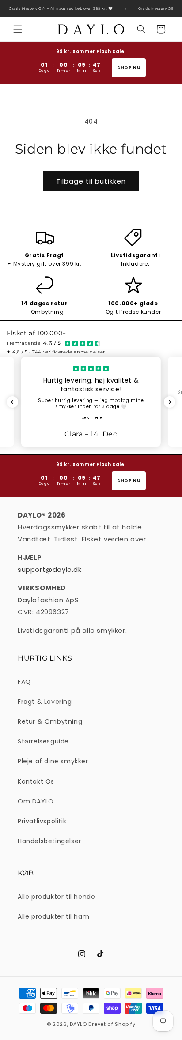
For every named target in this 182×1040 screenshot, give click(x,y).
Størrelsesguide (43, 741)
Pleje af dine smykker (53, 761)
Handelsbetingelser (49, 841)
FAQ (24, 681)
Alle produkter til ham (53, 916)
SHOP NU (128, 67)
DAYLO (78, 1024)
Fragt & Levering (45, 701)
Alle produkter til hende (56, 896)
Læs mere (91, 417)
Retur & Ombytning (50, 721)
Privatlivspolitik (42, 821)
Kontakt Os (36, 781)
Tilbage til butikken (91, 181)
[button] (17, 29)
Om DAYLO (36, 801)
